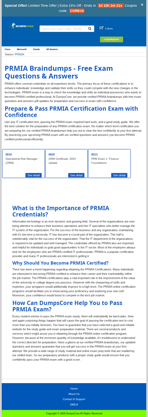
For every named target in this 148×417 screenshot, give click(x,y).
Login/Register (111, 39)
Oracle (36, 49)
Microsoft (22, 49)
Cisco (7, 49)
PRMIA (19, 54)
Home (9, 54)
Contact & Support (74, 399)
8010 (9, 154)
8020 (52, 154)
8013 (94, 154)
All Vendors (52, 49)
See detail (33, 175)
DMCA (74, 404)
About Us (74, 393)
